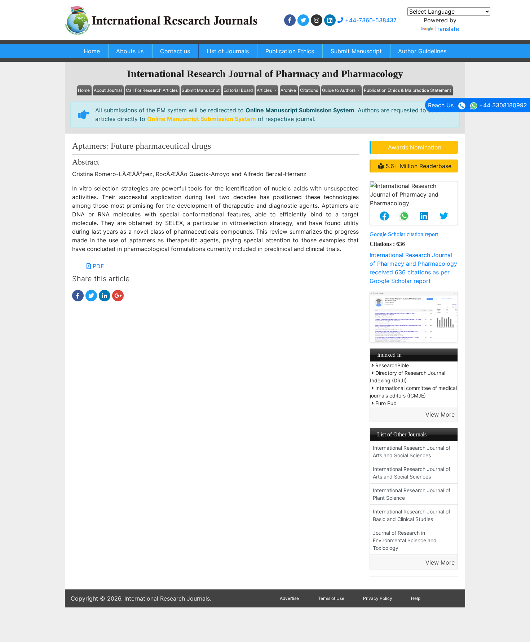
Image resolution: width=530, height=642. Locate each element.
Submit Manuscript (356, 51)
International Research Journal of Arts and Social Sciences (411, 451)
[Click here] (290, 20)
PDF (97, 266)
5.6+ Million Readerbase (417, 166)
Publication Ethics (289, 51)
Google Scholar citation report (404, 234)
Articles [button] (265, 90)
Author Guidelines (422, 51)
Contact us (175, 51)
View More (440, 414)
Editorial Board (238, 90)
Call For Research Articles (152, 90)
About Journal (108, 90)
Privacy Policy (377, 598)
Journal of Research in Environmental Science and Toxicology (405, 540)
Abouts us (129, 51)
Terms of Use (331, 598)
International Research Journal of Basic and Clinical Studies (411, 515)
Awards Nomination (414, 147)
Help (415, 598)
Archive (288, 90)
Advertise (289, 598)
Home (92, 51)
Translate (446, 28)
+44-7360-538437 (370, 20)
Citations (309, 90)
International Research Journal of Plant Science (411, 494)
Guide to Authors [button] (339, 90)
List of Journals (228, 51)
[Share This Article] (384, 216)
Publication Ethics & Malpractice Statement (407, 90)
